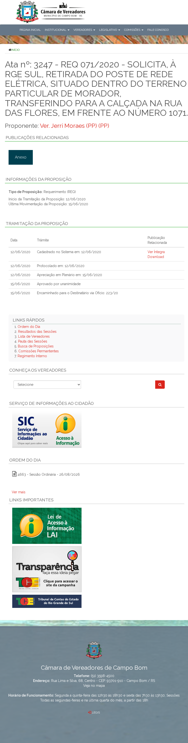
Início (15, 50)
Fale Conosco (158, 30)
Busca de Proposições (36, 346)
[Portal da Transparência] (96, 569)
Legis (95, 712)
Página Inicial (30, 30)
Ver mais (18, 492)
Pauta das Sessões (32, 341)
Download (156, 257)
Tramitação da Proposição (37, 223)
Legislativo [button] (108, 30)
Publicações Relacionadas (37, 137)
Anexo (20, 157)
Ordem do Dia (29, 327)
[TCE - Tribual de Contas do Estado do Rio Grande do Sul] (47, 601)
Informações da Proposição (38, 179)
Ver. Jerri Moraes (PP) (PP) (74, 125)
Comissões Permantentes (38, 351)
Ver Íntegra (156, 252)
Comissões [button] (132, 30)
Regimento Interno (32, 356)
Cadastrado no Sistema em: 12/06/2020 (69, 252)
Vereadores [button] (83, 30)
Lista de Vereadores (34, 336)
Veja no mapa (94, 686)
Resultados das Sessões (37, 332)
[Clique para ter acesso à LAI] (47, 526)
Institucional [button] (56, 30)
